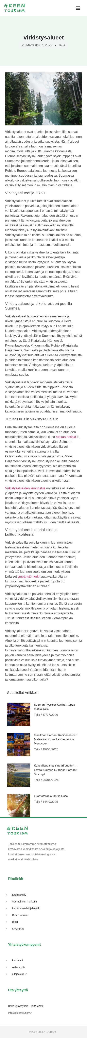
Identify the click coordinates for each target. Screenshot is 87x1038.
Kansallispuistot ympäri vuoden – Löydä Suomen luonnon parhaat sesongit (55, 770)
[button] (78, 8)
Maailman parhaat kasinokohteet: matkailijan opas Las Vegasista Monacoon (55, 739)
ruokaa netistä (66, 437)
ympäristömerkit (29, 576)
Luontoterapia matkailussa (51, 795)
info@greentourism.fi (20, 1012)
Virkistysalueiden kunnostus (25, 488)
